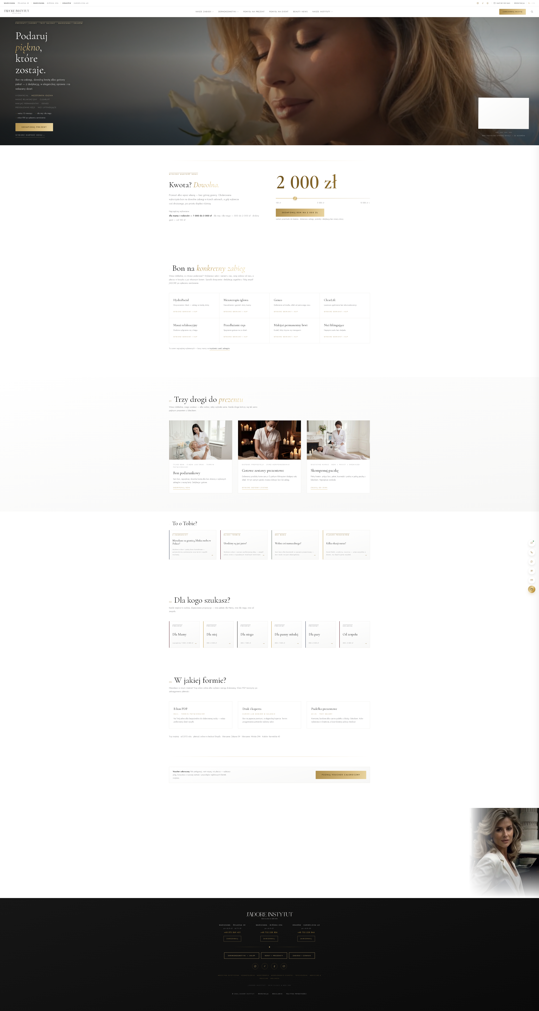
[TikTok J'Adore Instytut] (482, 3)
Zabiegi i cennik (302, 955)
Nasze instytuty (321, 11)
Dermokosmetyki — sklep (241, 955)
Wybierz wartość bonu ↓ (30, 135)
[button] (200, 456)
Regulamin (277, 994)
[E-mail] (284, 966)
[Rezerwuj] (531, 589)
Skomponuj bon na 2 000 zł (300, 212)
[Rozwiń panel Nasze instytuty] (332, 11)
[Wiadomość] (531, 570)
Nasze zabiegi (203, 11)
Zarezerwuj (232, 939)
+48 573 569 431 (232, 932)
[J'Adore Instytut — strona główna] (16, 11)
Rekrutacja (519, 3)
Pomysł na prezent (254, 11)
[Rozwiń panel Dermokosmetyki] (238, 11)
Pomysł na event (278, 11)
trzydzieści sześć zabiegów (220, 348)
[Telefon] (531, 552)
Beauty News (300, 11)
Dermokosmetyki (227, 11)
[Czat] (531, 543)
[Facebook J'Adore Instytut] (487, 3)
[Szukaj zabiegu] (532, 12)
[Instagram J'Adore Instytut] (477, 3)
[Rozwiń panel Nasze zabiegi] (213, 11)
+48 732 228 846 (306, 932)
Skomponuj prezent (34, 127)
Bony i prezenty (274, 955)
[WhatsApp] (531, 561)
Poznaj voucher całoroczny (341, 775)
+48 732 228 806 (269, 932)
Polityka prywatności (296, 994)
